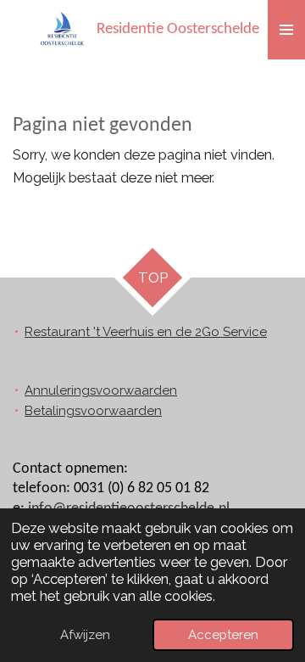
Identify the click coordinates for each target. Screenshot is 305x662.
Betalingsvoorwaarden (93, 410)
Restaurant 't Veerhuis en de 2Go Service (146, 331)
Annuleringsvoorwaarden (101, 390)
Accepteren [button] (223, 634)
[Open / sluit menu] (286, 29)
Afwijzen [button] (85, 634)
